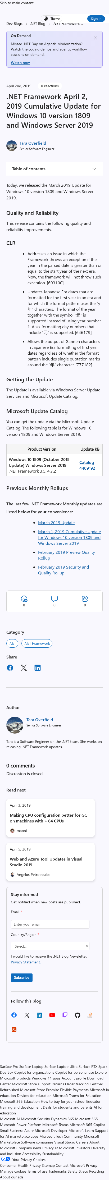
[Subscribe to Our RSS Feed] (14, 1031)
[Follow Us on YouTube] (52, 1016)
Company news (28, 1147)
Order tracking (77, 1083)
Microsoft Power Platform (20, 1124)
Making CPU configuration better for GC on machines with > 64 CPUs (48, 818)
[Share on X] (24, 668)
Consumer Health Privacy (20, 1165)
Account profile (74, 1078)
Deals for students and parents (68, 1107)
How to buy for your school (63, 1101)
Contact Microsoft (70, 1165)
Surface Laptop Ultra (61, 1066)
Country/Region (25, 934)
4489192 (87, 468)
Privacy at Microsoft (58, 1147)
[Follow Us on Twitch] (65, 1016)
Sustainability (52, 1153)
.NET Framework (37, 643)
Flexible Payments (74, 1089)
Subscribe (21, 977)
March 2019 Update (56, 522)
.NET (12, 643)
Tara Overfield (33, 143)
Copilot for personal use (74, 1072)
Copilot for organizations (34, 1072)
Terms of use (37, 1171)
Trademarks (57, 1171)
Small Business (11, 1130)
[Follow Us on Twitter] (27, 1016)
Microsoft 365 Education (20, 1101)
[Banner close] (95, 38)
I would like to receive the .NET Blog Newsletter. (49, 959)
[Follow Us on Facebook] (14, 1016)
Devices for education (34, 1095)
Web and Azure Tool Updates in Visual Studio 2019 (46, 861)
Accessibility (31, 1153)
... (82, 23)
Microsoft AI (10, 1118)
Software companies (37, 1142)
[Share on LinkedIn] (37, 668)
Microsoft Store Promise (39, 1089)
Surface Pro (9, 1066)
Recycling (96, 1171)
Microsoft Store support (31, 1083)
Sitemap (48, 1165)
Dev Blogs (14, 23)
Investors (82, 1147)
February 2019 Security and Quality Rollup (63, 569)
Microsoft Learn (81, 1130)
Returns (58, 1083)
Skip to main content (17, 2)
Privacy (91, 1165)
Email (16, 911)
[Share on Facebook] (10, 668)
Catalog (86, 462)
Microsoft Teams (55, 1124)
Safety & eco (78, 1171)
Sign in (96, 18)
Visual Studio (64, 1142)
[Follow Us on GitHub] (77, 1016)
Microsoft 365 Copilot (87, 1124)
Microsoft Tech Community (61, 1136)
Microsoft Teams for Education (77, 1095)
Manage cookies (13, 1171)
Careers (82, 1142)
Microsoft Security (35, 1118)
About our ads (11, 1176)
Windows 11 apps (46, 1078)
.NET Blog (37, 23)
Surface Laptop (31, 1066)
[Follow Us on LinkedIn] (39, 1016)
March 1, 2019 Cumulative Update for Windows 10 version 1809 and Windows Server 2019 (69, 537)
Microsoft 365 (86, 1118)
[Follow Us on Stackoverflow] (90, 1016)
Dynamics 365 (62, 1118)
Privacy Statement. (26, 961)
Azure (29, 1130)
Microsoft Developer (51, 1130)
